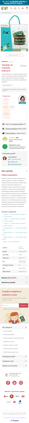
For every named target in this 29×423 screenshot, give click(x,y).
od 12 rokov (7, 110)
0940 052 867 (13, 162)
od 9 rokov (6, 117)
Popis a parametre (7, 171)
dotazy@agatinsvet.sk (15, 164)
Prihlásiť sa (23, 305)
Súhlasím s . (11, 309)
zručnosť (6, 103)
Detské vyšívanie (8, 225)
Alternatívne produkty (8, 282)
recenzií (11, 141)
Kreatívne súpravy (8, 221)
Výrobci (5, 241)
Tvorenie (5, 214)
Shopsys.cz (23, 417)
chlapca (5, 107)
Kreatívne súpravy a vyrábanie (18, 214)
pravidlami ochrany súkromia (14, 309)
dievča (12, 107)
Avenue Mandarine (14, 241)
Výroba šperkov (7, 12)
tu (6, 90)
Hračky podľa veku (8, 228)
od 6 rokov (6, 114)
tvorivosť (6, 100)
